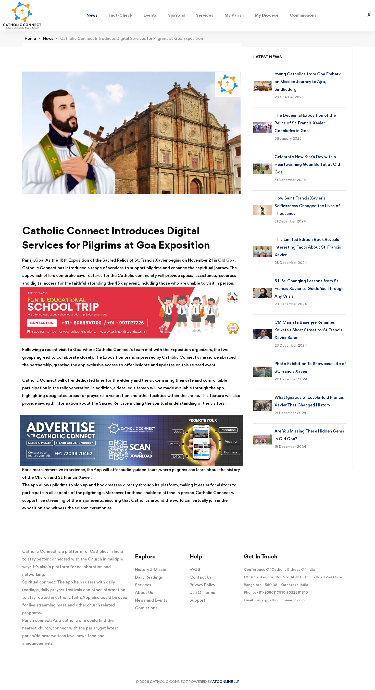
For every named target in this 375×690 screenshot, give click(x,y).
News (91, 15)
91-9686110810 (272, 593)
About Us (144, 593)
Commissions (303, 15)
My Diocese (267, 15)
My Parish (234, 15)
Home (30, 39)
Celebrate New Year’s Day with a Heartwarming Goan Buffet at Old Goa (307, 164)
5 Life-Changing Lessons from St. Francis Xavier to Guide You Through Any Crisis (309, 289)
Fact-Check (120, 15)
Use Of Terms (202, 593)
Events (150, 15)
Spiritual (176, 15)
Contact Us (201, 577)
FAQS (195, 570)
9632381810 (297, 593)
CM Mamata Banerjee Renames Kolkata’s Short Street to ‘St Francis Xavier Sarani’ (308, 330)
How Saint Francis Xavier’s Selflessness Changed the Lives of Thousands (307, 206)
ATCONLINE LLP (226, 682)
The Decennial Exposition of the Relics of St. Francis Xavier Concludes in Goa (305, 123)
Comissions (146, 608)
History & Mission (152, 570)
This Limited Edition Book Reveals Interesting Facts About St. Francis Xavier (307, 247)
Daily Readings (149, 577)
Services (204, 15)
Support (197, 600)
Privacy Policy (202, 585)
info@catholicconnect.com (281, 600)
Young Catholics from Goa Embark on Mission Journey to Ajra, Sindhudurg (307, 82)
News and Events (151, 600)
